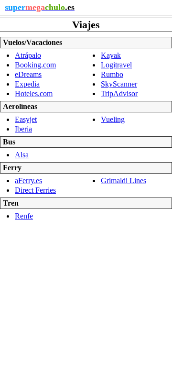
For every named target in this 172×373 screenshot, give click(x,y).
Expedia (27, 84)
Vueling (113, 119)
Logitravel (116, 65)
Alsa (22, 155)
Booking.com (35, 65)
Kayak (111, 55)
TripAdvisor (119, 93)
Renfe (24, 216)
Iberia (23, 129)
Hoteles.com (34, 93)
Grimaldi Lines (123, 180)
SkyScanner (119, 84)
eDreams (28, 74)
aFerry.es (28, 180)
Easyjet (26, 119)
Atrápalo (28, 55)
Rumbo (112, 74)
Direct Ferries (35, 190)
